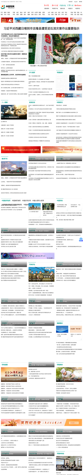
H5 (81, 12)
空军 (32, 12)
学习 (2, 12)
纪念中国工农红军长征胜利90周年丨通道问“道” (11, 329)
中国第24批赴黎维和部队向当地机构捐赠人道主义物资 (68, 296)
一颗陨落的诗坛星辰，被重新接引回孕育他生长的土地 (67, 342)
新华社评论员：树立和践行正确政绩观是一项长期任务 (40, 312)
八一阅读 (60, 318)
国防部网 (46, 8)
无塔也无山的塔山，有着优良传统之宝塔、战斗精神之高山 (68, 346)
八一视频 (5, 102)
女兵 (49, 12)
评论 (5, 14)
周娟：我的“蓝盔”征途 (33, 244)
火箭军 (36, 12)
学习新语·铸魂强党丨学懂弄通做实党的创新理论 (66, 372)
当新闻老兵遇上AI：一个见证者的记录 (64, 344)
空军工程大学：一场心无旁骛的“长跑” (75, 212)
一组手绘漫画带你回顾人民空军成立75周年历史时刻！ (40, 423)
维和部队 (60, 281)
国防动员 (5, 434)
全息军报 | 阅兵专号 (33, 418)
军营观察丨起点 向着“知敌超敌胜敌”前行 (9, 261)
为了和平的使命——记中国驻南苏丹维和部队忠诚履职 (67, 309)
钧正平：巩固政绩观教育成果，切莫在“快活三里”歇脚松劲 (41, 309)
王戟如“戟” (59, 449)
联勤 (40, 12)
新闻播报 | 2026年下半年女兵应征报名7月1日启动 (39, 246)
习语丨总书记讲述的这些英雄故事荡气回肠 (65, 383)
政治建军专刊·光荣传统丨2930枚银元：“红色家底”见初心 (13, 318)
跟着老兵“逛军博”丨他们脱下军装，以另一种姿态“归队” (68, 455)
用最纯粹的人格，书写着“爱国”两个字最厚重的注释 (67, 339)
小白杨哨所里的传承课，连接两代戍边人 (65, 256)
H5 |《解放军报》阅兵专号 (34, 421)
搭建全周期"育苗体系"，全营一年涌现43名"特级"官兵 (48, 213)
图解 (29, 14)
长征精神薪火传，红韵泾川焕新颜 (8, 376)
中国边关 (60, 233)
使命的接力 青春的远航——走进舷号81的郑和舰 (11, 374)
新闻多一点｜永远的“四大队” (76, 364)
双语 (78, 14)
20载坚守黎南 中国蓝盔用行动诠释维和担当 (66, 305)
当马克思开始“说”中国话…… (63, 333)
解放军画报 (55, 6)
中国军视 (77, 8)
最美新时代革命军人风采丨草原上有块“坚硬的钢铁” (12, 259)
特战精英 (5, 233)
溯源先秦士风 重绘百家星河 (34, 342)
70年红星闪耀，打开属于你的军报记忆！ (38, 414)
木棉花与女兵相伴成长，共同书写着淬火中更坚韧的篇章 (41, 248)
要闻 (5, 12)
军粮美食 (60, 399)
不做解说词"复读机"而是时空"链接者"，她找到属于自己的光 (41, 242)
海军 (29, 12)
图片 (25, 14)
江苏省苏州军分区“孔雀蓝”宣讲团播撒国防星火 (39, 455)
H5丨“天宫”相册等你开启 (34, 425)
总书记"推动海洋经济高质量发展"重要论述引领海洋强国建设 (69, 378)
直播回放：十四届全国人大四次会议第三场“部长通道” (12, 423)
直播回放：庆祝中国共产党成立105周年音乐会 (11, 421)
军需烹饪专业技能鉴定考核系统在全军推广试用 (66, 425)
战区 (17, 12)
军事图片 (5, 352)
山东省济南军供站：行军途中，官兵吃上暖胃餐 (66, 423)
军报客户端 (55, 8)
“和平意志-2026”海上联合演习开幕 (8, 263)
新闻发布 (32, 102)
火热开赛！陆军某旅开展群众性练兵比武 (37, 378)
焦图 (8, 12)
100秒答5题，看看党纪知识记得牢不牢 (37, 428)
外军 (62, 14)
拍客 (32, 14)
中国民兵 (70, 8)
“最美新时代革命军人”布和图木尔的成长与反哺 (11, 256)
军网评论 (32, 281)
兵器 (56, 14)
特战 (43, 14)
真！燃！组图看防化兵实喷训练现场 (37, 367)
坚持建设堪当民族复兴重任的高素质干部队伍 (10, 309)
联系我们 (71, 1)
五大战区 (60, 159)
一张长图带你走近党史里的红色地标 (64, 376)
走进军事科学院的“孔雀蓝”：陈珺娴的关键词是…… (40, 449)
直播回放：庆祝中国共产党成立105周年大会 (10, 418)
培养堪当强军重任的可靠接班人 (8, 296)
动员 (59, 12)
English (75, 1)
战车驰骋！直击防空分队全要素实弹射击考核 (11, 173)
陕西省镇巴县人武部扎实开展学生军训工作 (10, 457)
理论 (2, 14)
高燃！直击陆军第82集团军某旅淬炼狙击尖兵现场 (12, 378)
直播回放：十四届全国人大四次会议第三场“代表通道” (12, 428)
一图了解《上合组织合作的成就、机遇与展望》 (66, 374)
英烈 (40, 14)
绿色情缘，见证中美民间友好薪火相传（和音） (39, 307)
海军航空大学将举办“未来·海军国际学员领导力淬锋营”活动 (68, 220)
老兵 (66, 14)
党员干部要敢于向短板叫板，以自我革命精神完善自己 (12, 307)
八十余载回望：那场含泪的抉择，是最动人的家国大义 (12, 322)
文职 (62, 12)
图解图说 (60, 352)
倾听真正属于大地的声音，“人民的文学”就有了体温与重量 (68, 337)
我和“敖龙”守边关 (60, 261)
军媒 (78, 12)
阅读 (52, 14)
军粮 (72, 14)
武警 (43, 12)
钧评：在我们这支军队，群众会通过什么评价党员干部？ (41, 300)
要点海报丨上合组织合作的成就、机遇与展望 (66, 381)
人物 (75, 14)
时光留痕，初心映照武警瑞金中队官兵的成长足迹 (39, 381)
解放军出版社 (78, 6)
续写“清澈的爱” (59, 259)
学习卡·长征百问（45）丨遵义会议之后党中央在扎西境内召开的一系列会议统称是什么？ (13, 368)
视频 (17, 14)
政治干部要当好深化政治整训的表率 (9, 312)
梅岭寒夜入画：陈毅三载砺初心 (35, 337)
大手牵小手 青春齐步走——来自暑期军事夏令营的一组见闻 (13, 449)
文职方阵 (32, 434)
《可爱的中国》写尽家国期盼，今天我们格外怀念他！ (12, 327)
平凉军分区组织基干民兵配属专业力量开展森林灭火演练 (13, 462)
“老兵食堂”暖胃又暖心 (60, 421)
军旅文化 (32, 318)
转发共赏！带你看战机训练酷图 (35, 372)
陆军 (25, 12)
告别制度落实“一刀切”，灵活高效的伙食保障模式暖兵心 (41, 224)
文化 (49, 14)
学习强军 (32, 72)
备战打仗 (5, 159)
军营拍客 (32, 352)
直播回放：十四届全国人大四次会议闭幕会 (10, 425)
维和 (52, 12)
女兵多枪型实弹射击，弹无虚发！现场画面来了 (39, 233)
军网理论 (5, 281)
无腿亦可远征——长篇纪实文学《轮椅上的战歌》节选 (67, 462)
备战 (21, 12)
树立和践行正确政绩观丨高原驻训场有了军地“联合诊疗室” (13, 222)
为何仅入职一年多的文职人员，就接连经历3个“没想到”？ (41, 460)
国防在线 (62, 8)
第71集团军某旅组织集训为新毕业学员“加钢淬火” (39, 222)
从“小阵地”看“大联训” (34, 211)
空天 (59, 14)
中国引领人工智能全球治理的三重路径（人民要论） (12, 300)
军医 (75, 12)
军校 (14, 14)
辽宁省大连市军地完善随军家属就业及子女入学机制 (12, 455)
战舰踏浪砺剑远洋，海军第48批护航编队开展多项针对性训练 (13, 248)
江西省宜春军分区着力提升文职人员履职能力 (38, 453)
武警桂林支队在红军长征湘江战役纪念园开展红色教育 (40, 376)
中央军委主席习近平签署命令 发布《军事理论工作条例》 (41, 159)
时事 (8, 14)
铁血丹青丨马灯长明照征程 (35, 333)
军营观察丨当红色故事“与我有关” (63, 428)
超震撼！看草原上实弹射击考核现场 (9, 220)
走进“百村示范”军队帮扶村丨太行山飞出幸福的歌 (11, 224)
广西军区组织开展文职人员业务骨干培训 (37, 457)
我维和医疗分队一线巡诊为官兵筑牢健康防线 (66, 312)
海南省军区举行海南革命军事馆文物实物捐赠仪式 (11, 453)
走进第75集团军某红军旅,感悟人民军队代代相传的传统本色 (41, 220)
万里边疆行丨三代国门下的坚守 (63, 173)
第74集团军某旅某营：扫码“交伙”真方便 (64, 418)
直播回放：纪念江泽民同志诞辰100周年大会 (11, 414)
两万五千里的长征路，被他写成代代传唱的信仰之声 (40, 344)
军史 (66, 12)
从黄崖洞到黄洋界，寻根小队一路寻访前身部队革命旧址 (13, 325)
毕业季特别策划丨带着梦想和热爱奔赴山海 (62, 212)
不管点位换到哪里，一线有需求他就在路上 (65, 460)
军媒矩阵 (60, 72)
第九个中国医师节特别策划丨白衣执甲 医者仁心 (66, 457)
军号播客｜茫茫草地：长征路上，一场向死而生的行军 (40, 339)
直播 (21, 14)
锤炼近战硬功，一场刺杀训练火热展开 (37, 374)
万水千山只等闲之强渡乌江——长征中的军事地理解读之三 (13, 372)
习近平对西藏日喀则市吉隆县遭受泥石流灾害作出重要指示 (41, 28)
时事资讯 (60, 102)
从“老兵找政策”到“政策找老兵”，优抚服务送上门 (11, 460)
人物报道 (60, 434)
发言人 (36, 14)
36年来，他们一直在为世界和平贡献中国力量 (66, 307)
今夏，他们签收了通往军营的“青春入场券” (65, 226)
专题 (81, 14)
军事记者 (71, 6)
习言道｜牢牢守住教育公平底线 (62, 364)
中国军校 (60, 201)
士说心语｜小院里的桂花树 (34, 346)
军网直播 (5, 399)
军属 (72, 12)
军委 (14, 12)
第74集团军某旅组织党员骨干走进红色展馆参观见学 (12, 381)
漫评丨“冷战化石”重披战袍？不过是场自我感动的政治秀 (41, 296)
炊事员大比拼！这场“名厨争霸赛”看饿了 (65, 414)
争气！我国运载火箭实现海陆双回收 (9, 117)
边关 (56, 12)
